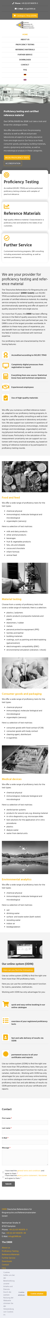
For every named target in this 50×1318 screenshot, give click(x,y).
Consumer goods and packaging (22, 694)
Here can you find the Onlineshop (18, 970)
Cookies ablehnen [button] (21, 1294)
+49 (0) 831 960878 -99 (16, 1233)
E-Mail (4, 1138)
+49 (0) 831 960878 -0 (17, 1229)
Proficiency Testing (25, 44)
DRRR (4, 1209)
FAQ (25, 69)
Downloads (25, 59)
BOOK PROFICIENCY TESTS (17, 157)
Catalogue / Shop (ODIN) (26, 15)
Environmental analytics (16, 879)
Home (25, 34)
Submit (8, 1184)
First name (6, 1118)
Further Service (25, 54)
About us (25, 39)
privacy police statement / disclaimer (32, 1175)
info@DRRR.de (29, 8)
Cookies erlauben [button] (37, 1293)
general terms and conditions (29, 1170)
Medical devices (12, 779)
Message (5, 1147)
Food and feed (11, 498)
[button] (6, 1314)
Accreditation (12, 163)
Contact (25, 64)
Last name (6, 1128)
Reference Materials (25, 49)
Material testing (11, 599)
